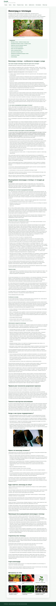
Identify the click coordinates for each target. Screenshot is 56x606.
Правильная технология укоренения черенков (19, 45)
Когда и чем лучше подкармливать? (17, 48)
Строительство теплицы (15, 55)
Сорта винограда (14, 56)
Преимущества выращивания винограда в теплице (19, 53)
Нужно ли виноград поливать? (16, 50)
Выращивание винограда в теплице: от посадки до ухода (21, 43)
